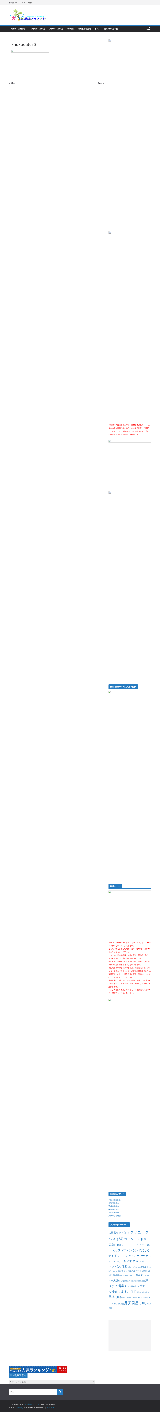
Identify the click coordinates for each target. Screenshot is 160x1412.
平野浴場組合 (113, 1209)
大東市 (142, 1267)
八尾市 (131, 1267)
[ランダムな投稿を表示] (148, 29)
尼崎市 (122, 1271)
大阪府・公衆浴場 (39, 28)
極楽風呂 (141, 1281)
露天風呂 (135, 1302)
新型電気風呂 (115, 1275)
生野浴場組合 (113, 1203)
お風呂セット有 (119, 1232)
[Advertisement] (129, 1335)
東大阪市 (117, 1280)
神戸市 (140, 1292)
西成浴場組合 (113, 1206)
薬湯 (114, 1297)
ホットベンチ (123, 1256)
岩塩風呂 (130, 1271)
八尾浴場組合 (113, 1212)
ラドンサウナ (138, 1255)
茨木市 (146, 1292)
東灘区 (127, 1281)
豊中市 (130, 1297)
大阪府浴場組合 (114, 1200)
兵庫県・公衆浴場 (57, 28)
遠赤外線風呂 (119, 1304)
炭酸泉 (135, 1286)
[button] (26, 28)
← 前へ (12, 83)
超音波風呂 (139, 1297)
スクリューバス (128, 1245)
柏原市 (134, 1281)
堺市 (136, 1267)
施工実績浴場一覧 (111, 28)
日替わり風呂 (129, 1275)
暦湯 (139, 1275)
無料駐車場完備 (84, 28)
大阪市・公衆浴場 (18, 28)
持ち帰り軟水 (143, 1271)
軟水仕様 (71, 28)
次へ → (101, 83)
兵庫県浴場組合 (114, 1215)
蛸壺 (123, 1297)
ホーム (97, 28)
